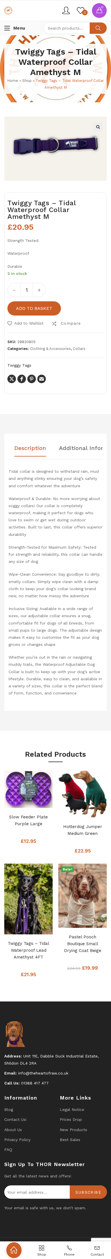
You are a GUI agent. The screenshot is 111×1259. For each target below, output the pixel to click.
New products (73, 1129)
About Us (13, 1129)
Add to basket (34, 308)
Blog (8, 1109)
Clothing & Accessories (50, 349)
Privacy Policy (17, 1139)
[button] (97, 126)
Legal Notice (72, 1109)
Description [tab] (30, 448)
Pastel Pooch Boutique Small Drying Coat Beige (82, 943)
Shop (27, 80)
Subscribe (88, 1192)
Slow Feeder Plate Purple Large (28, 820)
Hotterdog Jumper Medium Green (82, 830)
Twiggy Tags (19, 365)
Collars (79, 349)
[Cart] (99, 10)
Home (12, 80)
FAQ (8, 1149)
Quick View (37, 802)
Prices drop (71, 1119)
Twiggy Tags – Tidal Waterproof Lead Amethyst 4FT (28, 950)
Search (98, 28)
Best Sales (70, 1139)
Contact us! (15, 1119)
